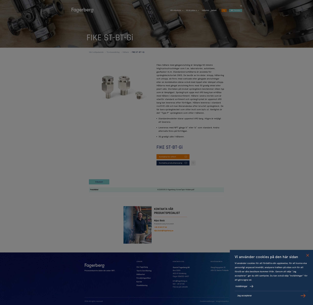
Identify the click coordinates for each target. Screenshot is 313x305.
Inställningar (241, 286)
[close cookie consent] (307, 255)
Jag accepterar (244, 295)
